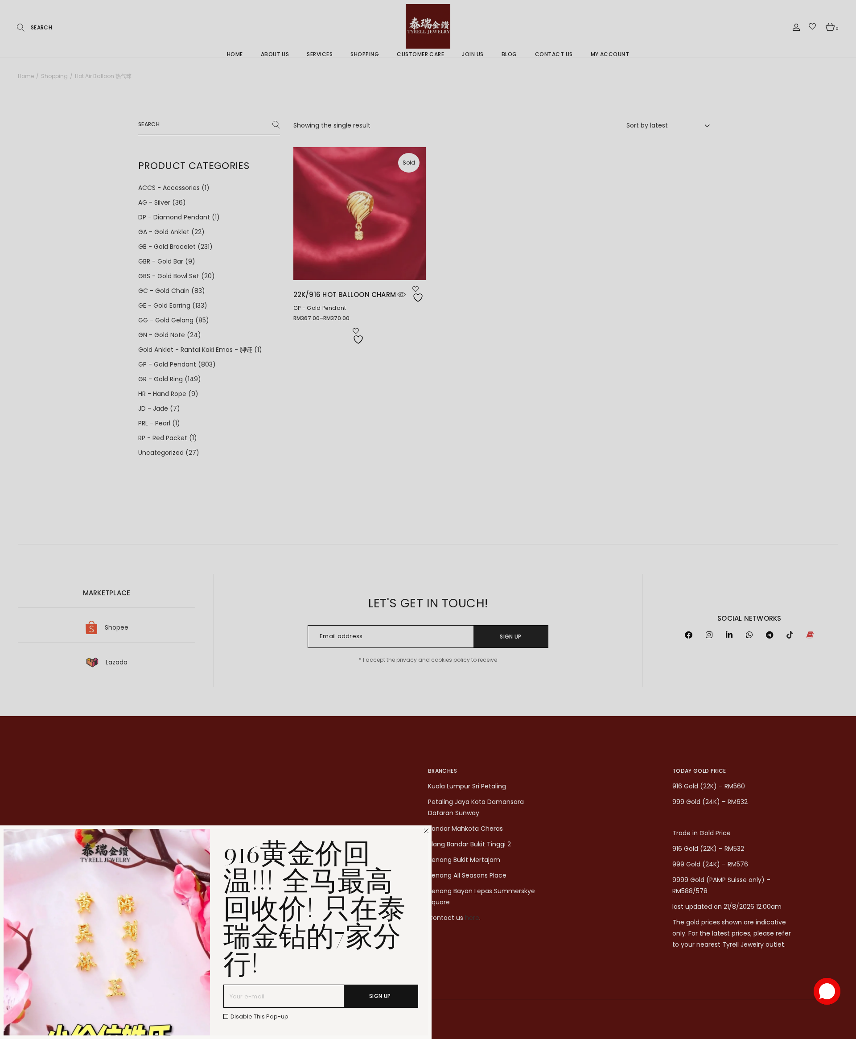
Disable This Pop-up (259, 1016)
